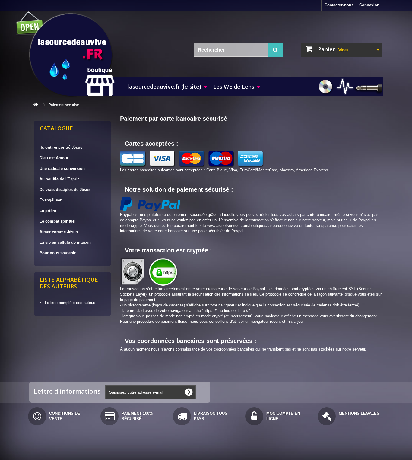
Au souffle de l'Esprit (59, 179)
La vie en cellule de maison (65, 242)
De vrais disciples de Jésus (65, 189)
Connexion (369, 5)
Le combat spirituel (58, 221)
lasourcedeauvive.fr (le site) (164, 86)
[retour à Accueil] (35, 105)
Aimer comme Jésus (59, 232)
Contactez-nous (339, 5)
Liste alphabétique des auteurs (69, 283)
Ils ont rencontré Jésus (61, 147)
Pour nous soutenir (58, 253)
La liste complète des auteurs (70, 302)
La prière (48, 210)
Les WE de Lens (233, 86)
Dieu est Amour (54, 158)
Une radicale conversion (62, 168)
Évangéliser (51, 200)
